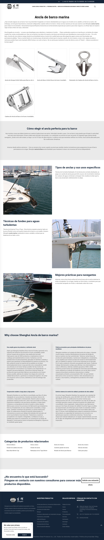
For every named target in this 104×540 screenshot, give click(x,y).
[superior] (101, 526)
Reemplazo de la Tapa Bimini (38, 450)
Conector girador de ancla (61, 447)
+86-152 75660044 (69, 1)
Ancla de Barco (11, 445)
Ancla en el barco (59, 445)
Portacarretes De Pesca (43, 524)
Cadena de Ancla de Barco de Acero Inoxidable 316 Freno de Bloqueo (26, 116)
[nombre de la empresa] (12, 6)
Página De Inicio (66, 504)
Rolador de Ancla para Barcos (62, 450)
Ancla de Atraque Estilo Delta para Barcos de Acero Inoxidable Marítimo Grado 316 (30, 80)
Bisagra (39, 511)
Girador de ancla (35, 447)
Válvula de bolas (83, 447)
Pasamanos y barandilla (43, 516)
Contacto (78, 6)
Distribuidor (66, 6)
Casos (33, 6)
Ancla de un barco (83, 445)
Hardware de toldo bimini (43, 509)
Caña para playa (82, 450)
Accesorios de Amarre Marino (44, 507)
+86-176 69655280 (89, 1)
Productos (43, 6)
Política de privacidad (86, 536)
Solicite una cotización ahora (90, 481)
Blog (96, 536)
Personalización (51, 6)
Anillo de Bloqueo (41, 519)
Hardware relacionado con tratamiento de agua (49, 514)
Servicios (60, 6)
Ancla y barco (34, 445)
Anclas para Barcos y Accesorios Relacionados (48, 504)
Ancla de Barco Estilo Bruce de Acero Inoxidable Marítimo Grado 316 (58, 80)
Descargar (73, 6)
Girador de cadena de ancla (14, 447)
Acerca (37, 6)
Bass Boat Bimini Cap (13, 450)
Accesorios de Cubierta (43, 521)
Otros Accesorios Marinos (43, 526)
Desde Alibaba (85, 6)
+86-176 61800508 (79, 1)
